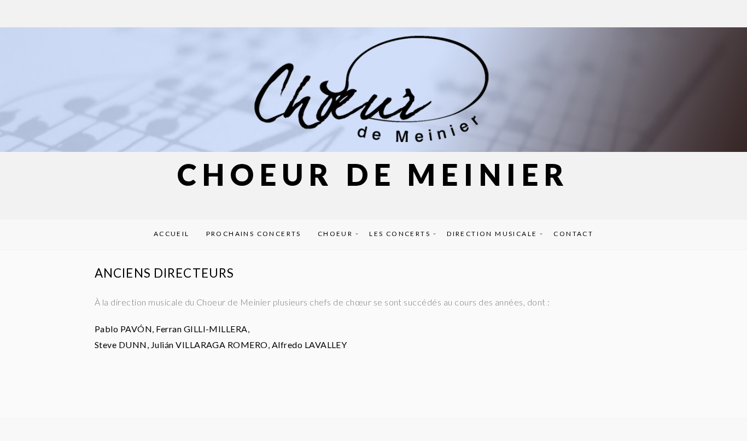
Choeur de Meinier (373, 174)
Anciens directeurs (164, 273)
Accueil (172, 234)
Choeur (335, 234)
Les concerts (399, 234)
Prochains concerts (253, 234)
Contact (573, 234)
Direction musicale (492, 234)
